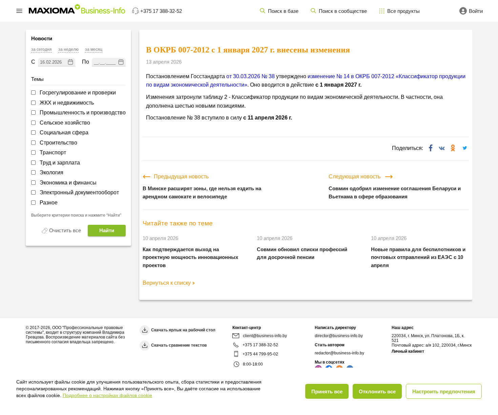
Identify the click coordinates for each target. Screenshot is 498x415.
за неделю (68, 49)
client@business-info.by (265, 335)
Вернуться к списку (167, 283)
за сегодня (41, 49)
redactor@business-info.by (339, 353)
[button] (19, 11)
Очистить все (65, 230)
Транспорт (53, 152)
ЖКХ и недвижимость (67, 103)
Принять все (327, 391)
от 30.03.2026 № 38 (250, 76)
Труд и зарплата (60, 163)
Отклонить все (377, 391)
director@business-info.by (339, 335)
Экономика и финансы (68, 182)
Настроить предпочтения (443, 391)
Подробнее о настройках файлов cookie (107, 395)
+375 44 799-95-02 (260, 354)
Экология (51, 172)
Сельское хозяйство (65, 123)
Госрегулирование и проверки (78, 92)
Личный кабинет (408, 351)
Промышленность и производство (83, 112)
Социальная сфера (64, 132)
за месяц (93, 49)
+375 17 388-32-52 (260, 345)
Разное (49, 202)
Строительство (58, 143)
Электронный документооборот (79, 192)
